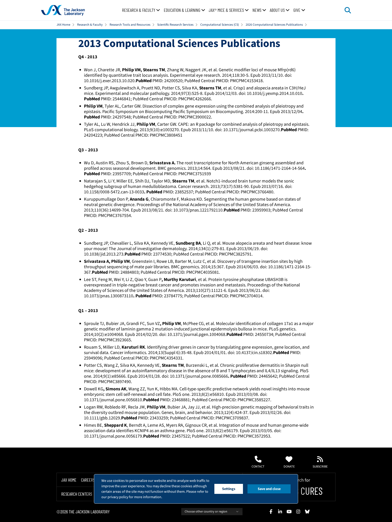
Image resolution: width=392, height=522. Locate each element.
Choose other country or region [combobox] (206, 511)
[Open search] (348, 10)
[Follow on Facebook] (270, 511)
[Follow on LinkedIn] (280, 511)
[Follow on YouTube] (289, 511)
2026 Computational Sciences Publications (274, 24)
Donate (289, 466)
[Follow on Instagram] (298, 511)
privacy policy (118, 497)
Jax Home (68, 480)
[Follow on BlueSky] (307, 511)
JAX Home (63, 24)
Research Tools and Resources (130, 24)
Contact (258, 466)
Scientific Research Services (175, 24)
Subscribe (320, 466)
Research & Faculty (90, 24)
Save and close (269, 488)
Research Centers (76, 494)
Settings (228, 488)
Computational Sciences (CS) (219, 24)
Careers (88, 480)
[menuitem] (141, 10)
